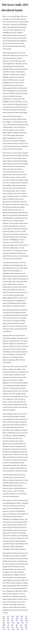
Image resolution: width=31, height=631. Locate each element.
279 (8, 620)
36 (8, 625)
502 (22, 629)
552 (8, 629)
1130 (4, 629)
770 (17, 620)
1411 (26, 618)
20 (26, 629)
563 (4, 622)
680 (4, 618)
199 (17, 625)
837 (8, 616)
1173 (21, 627)
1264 (26, 620)
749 (4, 620)
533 (8, 618)
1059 (4, 625)
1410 (21, 620)
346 (17, 627)
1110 (8, 622)
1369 (13, 629)
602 (12, 620)
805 (12, 627)
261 (8, 627)
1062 (12, 616)
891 (4, 627)
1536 (18, 622)
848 (22, 616)
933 (26, 627)
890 (12, 625)
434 (4, 616)
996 (17, 616)
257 (12, 618)
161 (21, 625)
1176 (13, 622)
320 (23, 622)
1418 (17, 618)
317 (22, 618)
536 (18, 629)
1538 (26, 625)
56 (26, 622)
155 (26, 616)
